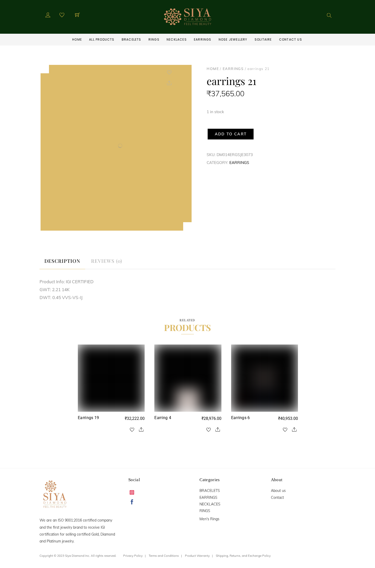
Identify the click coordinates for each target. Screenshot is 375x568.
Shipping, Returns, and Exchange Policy (243, 556)
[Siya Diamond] (187, 15)
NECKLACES (177, 39)
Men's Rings (209, 519)
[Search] (329, 15)
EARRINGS (202, 39)
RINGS (153, 39)
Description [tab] (62, 260)
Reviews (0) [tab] (106, 260)
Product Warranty (197, 556)
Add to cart (231, 134)
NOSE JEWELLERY (233, 39)
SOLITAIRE (263, 39)
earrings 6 (240, 417)
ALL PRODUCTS (101, 39)
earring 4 (162, 417)
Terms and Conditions (164, 556)
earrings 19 (88, 417)
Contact (277, 497)
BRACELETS (131, 39)
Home (77, 39)
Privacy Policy (133, 556)
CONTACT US (290, 39)
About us (278, 490)
